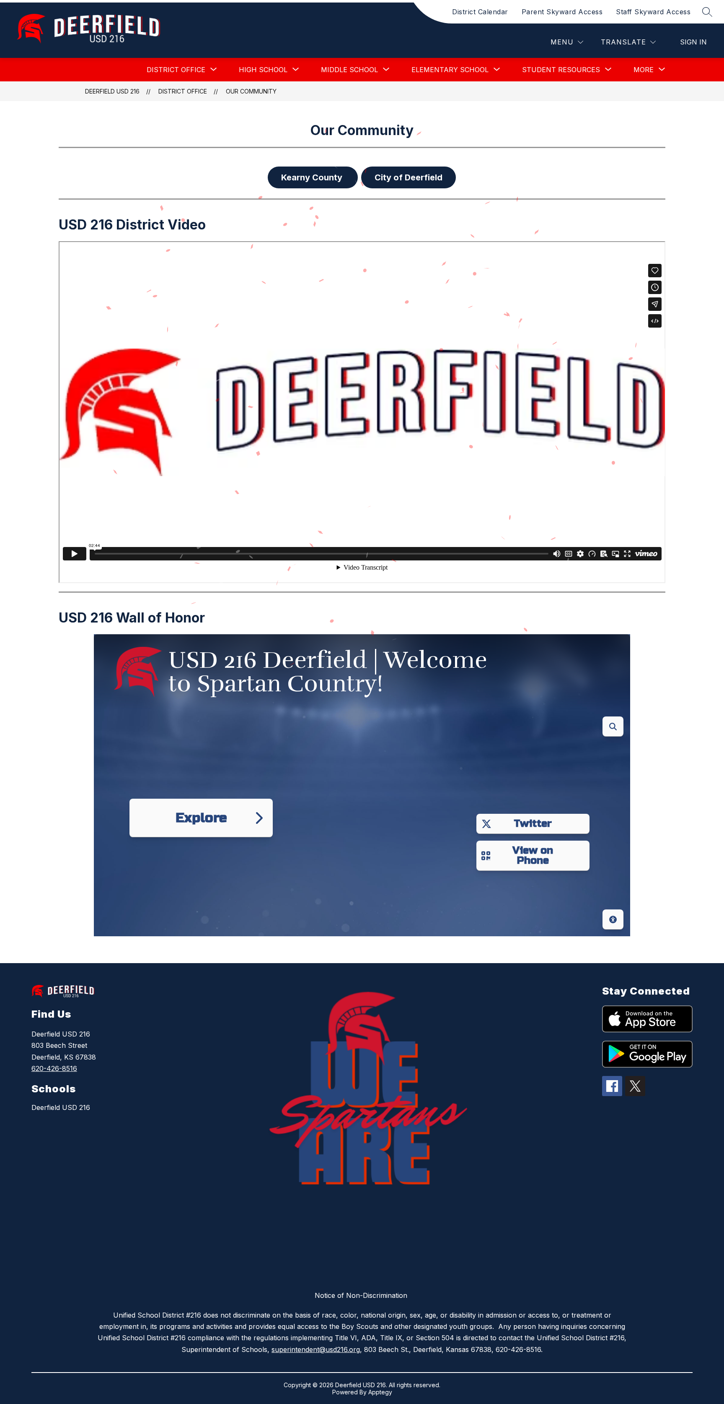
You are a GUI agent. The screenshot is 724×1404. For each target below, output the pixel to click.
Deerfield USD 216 (112, 91)
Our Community (251, 91)
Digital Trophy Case (637, 941)
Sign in (693, 42)
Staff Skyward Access (653, 12)
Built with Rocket (80, 941)
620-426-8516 (54, 1068)
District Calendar (480, 12)
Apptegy (380, 1392)
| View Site (113, 941)
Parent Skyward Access (562, 12)
